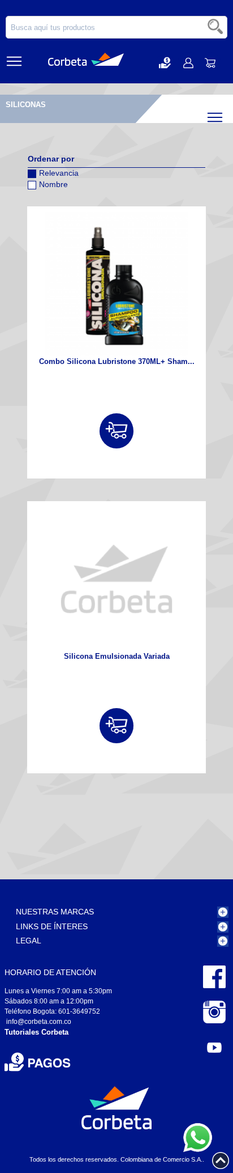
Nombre (53, 184)
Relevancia (59, 172)
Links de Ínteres (52, 926)
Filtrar (224, 114)
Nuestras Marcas (55, 911)
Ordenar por (51, 158)
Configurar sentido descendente (36, 199)
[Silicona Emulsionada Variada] (116, 579)
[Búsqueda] (216, 27)
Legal (28, 940)
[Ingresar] (116, 430)
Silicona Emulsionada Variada (117, 656)
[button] (165, 62)
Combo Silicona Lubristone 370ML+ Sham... (117, 361)
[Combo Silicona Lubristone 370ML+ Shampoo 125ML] (116, 284)
